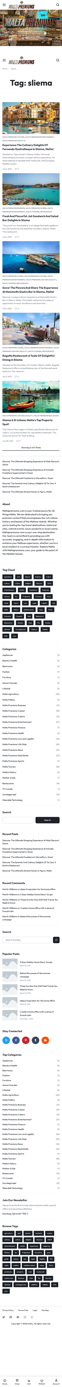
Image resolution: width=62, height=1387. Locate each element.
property (19, 616)
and (18, 577)
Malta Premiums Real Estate (46, 416)
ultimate (7, 629)
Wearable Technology (12, 800)
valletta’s (34, 629)
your (14, 636)
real (29, 616)
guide (6, 603)
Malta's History (9, 772)
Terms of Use (23, 1310)
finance (7, 597)
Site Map (45, 1310)
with (6, 636)
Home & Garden (9, 683)
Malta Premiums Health (13, 733)
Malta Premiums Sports (13, 761)
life (53, 603)
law (25, 603)
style (30, 623)
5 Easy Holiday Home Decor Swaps (36, 894)
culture (17, 583)
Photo (50, 610)
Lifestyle (6, 688)
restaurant (39, 616)
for (16, 597)
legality (44, 603)
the (38, 623)
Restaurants (46, 212)
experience (33, 590)
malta (6, 610)
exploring (45, 590)
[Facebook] (16, 1040)
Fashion (6, 671)
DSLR (49, 583)
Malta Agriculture (10, 694)
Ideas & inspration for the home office (37, 889)
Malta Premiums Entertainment (39, 137)
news (41, 610)
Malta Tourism (32, 212)
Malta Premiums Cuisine (36, 208)
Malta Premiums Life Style (14, 141)
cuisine (48, 577)
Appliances (7, 655)
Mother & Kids (8, 777)
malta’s (16, 610)
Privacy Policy (8, 1310)
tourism (47, 623)
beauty (27, 577)
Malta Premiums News (12, 750)
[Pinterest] (25, 1040)
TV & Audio (7, 789)
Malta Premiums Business (13, 208)
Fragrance (26, 597)
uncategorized (20, 629)
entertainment (9, 590)
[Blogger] (45, 1040)
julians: (16, 603)
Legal (35, 1310)
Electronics (7, 666)
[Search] (56, 940)
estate (22, 590)
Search (6, 812)
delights (28, 583)
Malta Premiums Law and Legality (41, 280)
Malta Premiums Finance (13, 727)
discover (39, 583)
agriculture (8, 577)
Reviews (20, 623)
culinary (7, 583)
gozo (49, 597)
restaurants (8, 623)
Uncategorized (9, 794)
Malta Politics (8, 699)
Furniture (39, 597)
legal (34, 603)
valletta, (45, 629)
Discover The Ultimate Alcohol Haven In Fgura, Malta (27, 491)
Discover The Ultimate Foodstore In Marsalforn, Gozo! (27, 478)
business (38, 577)
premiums (7, 616)
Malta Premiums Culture (13, 137)
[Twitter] (6, 1040)
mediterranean (29, 610)
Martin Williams (9, 889)
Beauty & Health (9, 660)
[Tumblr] (35, 1040)
